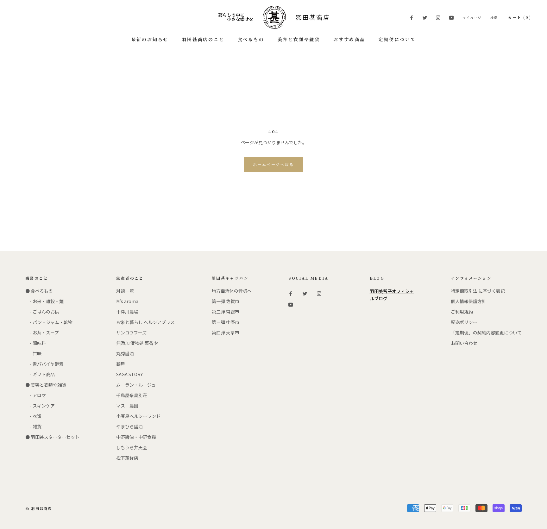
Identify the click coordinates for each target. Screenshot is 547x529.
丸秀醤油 (125, 353)
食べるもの (251, 39)
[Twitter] (425, 17)
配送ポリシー (464, 322)
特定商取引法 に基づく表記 (478, 291)
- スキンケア (40, 405)
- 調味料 (35, 343)
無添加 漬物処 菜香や (137, 343)
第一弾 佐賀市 (225, 301)
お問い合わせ (464, 343)
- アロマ (35, 395)
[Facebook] (411, 17)
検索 (494, 17)
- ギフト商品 (40, 374)
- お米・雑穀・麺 (44, 301)
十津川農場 (127, 311)
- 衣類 (33, 416)
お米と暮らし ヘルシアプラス (145, 322)
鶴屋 (120, 364)
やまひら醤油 (129, 426)
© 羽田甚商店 (38, 508)
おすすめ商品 (349, 39)
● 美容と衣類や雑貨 (45, 385)
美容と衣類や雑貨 (299, 39)
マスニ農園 (127, 405)
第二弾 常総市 (225, 311)
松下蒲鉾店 (127, 458)
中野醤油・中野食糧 (136, 437)
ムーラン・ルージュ (136, 385)
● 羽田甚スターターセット (52, 437)
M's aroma (127, 301)
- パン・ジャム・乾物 (48, 322)
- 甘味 (33, 353)
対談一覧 (125, 291)
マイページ (471, 17)
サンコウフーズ (131, 332)
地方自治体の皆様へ (232, 291)
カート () (519, 17)
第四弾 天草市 (225, 332)
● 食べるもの (39, 291)
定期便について (397, 39)
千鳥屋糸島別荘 (131, 395)
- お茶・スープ (42, 332)
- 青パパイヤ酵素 (44, 364)
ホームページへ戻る (273, 164)
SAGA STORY (129, 374)
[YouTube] (451, 17)
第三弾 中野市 (225, 322)
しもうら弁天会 (131, 447)
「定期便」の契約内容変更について (486, 332)
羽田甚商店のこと (203, 39)
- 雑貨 (33, 426)
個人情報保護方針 (468, 301)
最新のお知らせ (150, 39)
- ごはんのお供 (42, 311)
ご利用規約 (462, 311)
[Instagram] (438, 17)
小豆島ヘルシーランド (138, 416)
